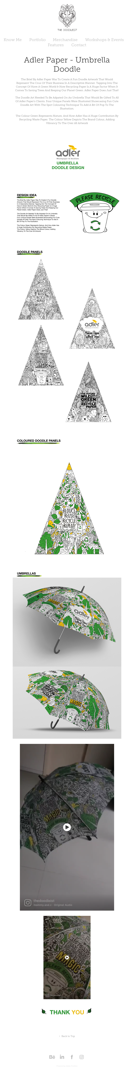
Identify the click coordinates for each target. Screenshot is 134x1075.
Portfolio (37, 40)
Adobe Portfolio (71, 1066)
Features (56, 45)
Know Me (13, 40)
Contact (78, 45)
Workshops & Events (104, 40)
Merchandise (65, 40)
